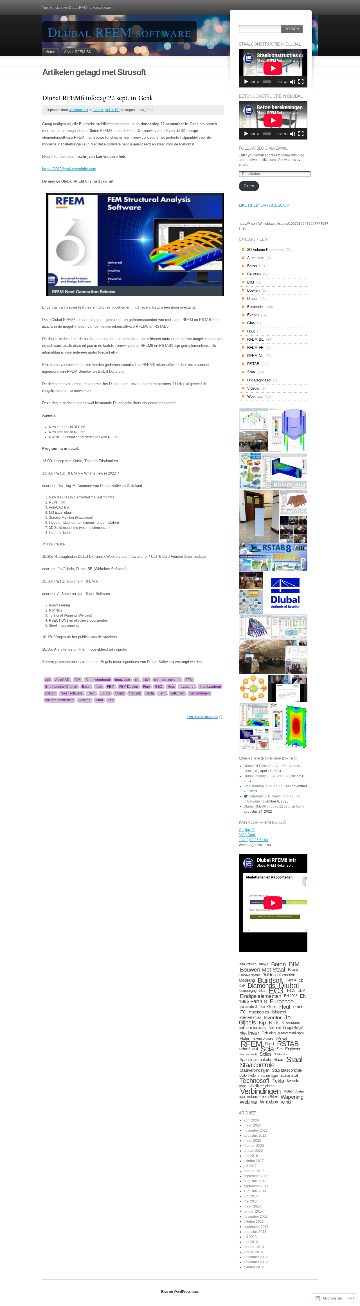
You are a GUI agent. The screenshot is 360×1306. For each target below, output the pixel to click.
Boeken (253, 290)
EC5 (291, 990)
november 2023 (256, 1130)
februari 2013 (254, 1247)
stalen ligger (269, 1075)
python (50, 693)
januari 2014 (253, 1211)
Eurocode (282, 1001)
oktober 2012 (254, 1267)
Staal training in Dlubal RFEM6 (267, 786)
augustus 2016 (255, 1181)
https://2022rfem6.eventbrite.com (69, 169)
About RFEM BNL (78, 52)
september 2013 (256, 1227)
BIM (77, 680)
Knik (274, 1022)
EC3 (276, 990)
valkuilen (177, 693)
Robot (269, 1044)
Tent (162, 693)
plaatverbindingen (291, 1033)
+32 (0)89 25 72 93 (253, 840)
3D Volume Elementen (265, 250)
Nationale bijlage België (286, 1028)
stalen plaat (289, 1075)
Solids (105, 693)
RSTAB (253, 364)
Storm (119, 693)
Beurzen (254, 274)
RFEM (251, 1043)
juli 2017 (250, 1166)
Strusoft (135, 693)
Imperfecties (258, 1012)
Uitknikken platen (261, 1086)
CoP (242, 985)
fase (99, 687)
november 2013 (256, 1217)
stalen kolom (248, 1075)
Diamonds (261, 985)
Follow (249, 186)
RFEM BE (112, 110)
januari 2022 (253, 1151)
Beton (252, 266)
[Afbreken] (292, 82)
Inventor (273, 1017)
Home (50, 52)
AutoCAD (62, 680)
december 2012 (256, 1257)
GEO (158, 687)
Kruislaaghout (210, 687)
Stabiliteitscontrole (287, 1070)
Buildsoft (270, 980)
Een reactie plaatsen (202, 717)
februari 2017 (254, 1171)
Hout (171, 687)
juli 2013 (250, 1237)
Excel (86, 687)
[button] (253, 419)
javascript (187, 687)
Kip (262, 1022)
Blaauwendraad (98, 680)
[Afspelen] (246, 82)
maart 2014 (252, 1206)
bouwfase (122, 680)
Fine (146, 687)
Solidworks (281, 1054)
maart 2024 (252, 1125)
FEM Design (128, 687)
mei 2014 (251, 1201)
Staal (251, 372)
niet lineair (249, 1033)
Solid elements (248, 1054)
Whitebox (269, 1102)
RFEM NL (255, 356)
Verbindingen (199, 693)
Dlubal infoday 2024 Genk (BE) (267, 776)
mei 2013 (251, 1242)
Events (98, 110)
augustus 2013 (255, 1232)
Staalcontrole (257, 1065)
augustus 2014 (255, 1191)
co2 (146, 680)
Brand (293, 969)
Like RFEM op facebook (264, 205)
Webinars (254, 396)
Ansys (263, 964)
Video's (253, 388)
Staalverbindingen (254, 1070)
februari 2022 (254, 1146)
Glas (251, 323)
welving (85, 700)
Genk (272, 1006)
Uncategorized (259, 380)
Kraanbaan (291, 1022)
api (47, 680)
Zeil (111, 700)
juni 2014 (251, 1196)
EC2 (262, 990)
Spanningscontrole (255, 1059)
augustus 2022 (255, 1136)
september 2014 (256, 1186)
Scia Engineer (288, 1048)
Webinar (248, 1102)
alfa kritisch (247, 964)
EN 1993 (290, 996)
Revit (91, 693)
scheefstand (248, 1049)
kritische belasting (252, 1028)
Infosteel (279, 1012)
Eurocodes (256, 307)
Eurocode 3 (247, 1006)
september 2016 (256, 1176)
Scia (267, 1049)
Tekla (150, 693)
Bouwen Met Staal (262, 969)
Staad (278, 1059)
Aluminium (255, 258)
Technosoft (254, 1080)
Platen (245, 1038)
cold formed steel (167, 680)
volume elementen (59, 700)
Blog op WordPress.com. (180, 1292)
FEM (110, 687)
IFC (243, 1012)
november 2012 (256, 1262)
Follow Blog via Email (263, 148)
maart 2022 (252, 1141)
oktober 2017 (254, 1161)
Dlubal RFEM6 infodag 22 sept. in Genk (97, 97)
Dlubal (252, 298)
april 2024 (251, 1120)
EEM (189, 680)
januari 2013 (253, 1252)
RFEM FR (255, 347)
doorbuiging (247, 990)
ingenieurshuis (250, 1017)
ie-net (297, 1006)
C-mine (291, 980)
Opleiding (268, 1033)
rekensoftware (71, 693)
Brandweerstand (249, 975)
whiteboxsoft (78, 110)
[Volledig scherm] (301, 82)
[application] (273, 68)
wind (99, 700)
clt (136, 680)
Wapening (292, 1097)
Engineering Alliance (61, 687)
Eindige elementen (261, 996)
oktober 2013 (254, 1222)
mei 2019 (251, 1156)
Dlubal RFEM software (119, 32)
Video (288, 1091)
